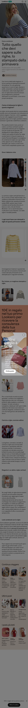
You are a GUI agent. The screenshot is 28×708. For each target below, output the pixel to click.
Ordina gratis (10, 371)
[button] (24, 335)
